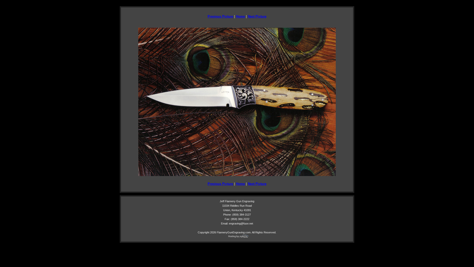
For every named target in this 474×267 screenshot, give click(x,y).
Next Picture (257, 16)
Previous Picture (220, 16)
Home (240, 16)
